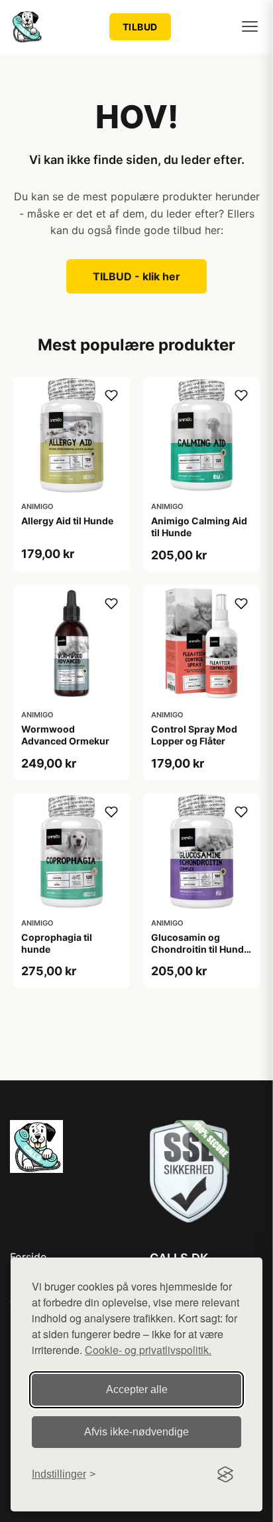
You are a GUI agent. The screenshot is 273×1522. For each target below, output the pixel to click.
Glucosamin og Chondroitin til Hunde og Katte (200, 949)
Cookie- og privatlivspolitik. (148, 1349)
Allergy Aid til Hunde (67, 520)
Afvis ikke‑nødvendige (136, 1431)
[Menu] (250, 26)
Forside (28, 1256)
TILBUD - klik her (136, 276)
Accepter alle (137, 1389)
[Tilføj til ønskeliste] (111, 395)
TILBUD (140, 26)
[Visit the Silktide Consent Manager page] (225, 1474)
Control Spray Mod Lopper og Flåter (194, 734)
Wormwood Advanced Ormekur (65, 734)
